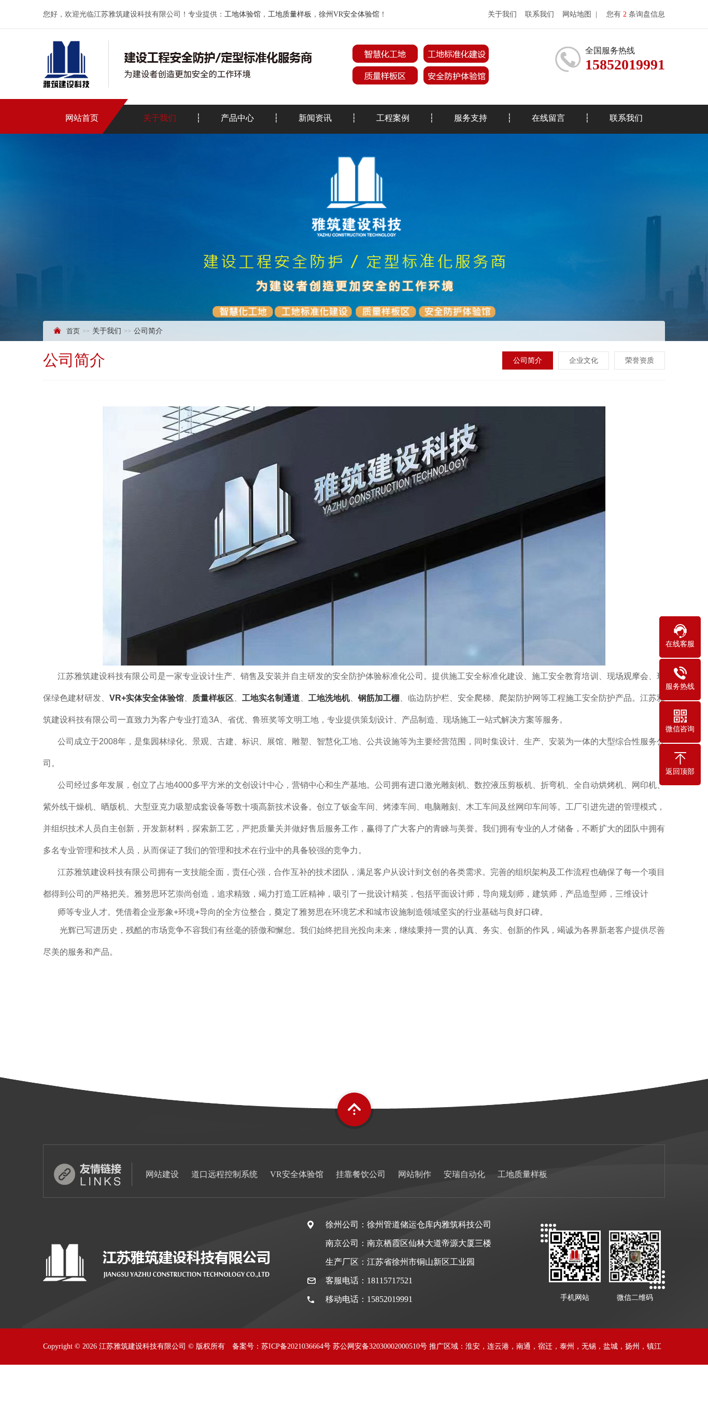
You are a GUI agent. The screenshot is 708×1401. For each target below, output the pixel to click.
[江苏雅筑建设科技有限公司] (266, 64)
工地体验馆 (242, 14)
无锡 (589, 1346)
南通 (523, 1346)
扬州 (632, 1346)
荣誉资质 (639, 360)
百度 (394, 1382)
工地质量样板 (289, 14)
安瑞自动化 (464, 1174)
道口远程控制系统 (224, 1174)
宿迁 (545, 1346)
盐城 (610, 1346)
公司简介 (527, 360)
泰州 (567, 1346)
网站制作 (414, 1174)
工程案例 (392, 118)
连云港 (498, 1346)
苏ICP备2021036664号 (296, 1346)
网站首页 (81, 118)
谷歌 (415, 1382)
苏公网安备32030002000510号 (380, 1346)
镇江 (654, 1346)
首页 (73, 331)
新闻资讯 (315, 118)
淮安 (472, 1346)
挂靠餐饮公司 (361, 1174)
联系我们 (539, 14)
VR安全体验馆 (296, 1174)
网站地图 (576, 14)
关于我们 (502, 14)
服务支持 (470, 118)
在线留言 (548, 118)
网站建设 (162, 1174)
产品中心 (237, 118)
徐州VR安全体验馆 (349, 14)
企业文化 (583, 360)
